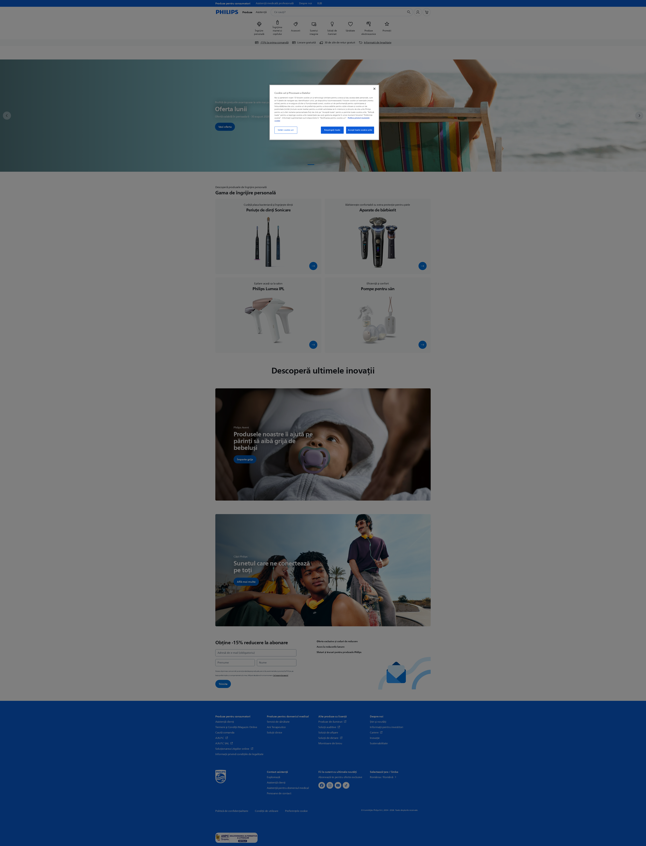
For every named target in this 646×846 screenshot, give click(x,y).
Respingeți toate (332, 130)
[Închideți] (374, 88)
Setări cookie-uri (286, 130)
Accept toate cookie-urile (360, 130)
